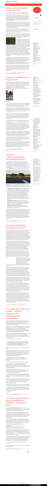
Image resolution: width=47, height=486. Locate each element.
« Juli (33, 26)
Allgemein (18, 394)
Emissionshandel (18, 72)
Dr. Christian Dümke (9, 394)
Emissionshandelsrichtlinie (8, 73)
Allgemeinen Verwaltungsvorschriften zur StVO (21, 122)
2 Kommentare (20, 448)
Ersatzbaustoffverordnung (8, 221)
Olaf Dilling (7, 443)
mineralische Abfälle (13, 221)
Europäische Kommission (14, 73)
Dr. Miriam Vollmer (9, 72)
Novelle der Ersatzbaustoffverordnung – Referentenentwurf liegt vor (15, 157)
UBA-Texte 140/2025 (15, 167)
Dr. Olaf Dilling (8, 448)
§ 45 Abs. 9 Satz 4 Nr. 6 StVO (14, 121)
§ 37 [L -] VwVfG (15, 433)
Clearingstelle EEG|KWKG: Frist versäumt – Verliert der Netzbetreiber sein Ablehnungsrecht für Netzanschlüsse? (17, 313)
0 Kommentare (18, 73)
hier (11, 166)
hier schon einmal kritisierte (23, 407)
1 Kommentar (17, 221)
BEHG (24, 304)
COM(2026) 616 (19, 13)
